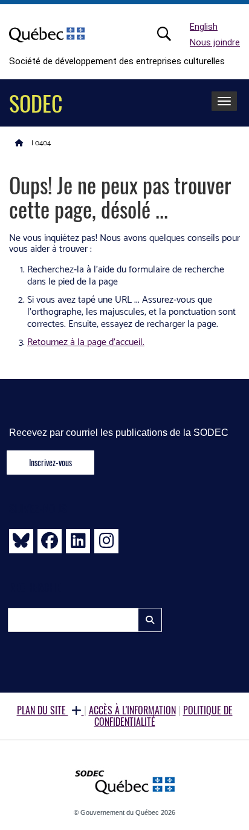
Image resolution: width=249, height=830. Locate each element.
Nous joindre (215, 43)
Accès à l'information (132, 710)
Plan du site (42, 710)
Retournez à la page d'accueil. (85, 342)
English (204, 27)
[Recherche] (170, 34)
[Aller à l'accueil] (19, 142)
